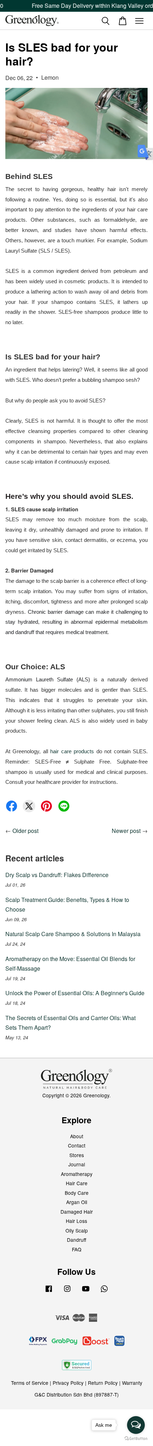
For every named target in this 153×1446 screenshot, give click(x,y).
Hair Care (77, 1183)
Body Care (77, 1192)
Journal (76, 1164)
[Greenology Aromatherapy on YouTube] (86, 1291)
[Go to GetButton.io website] (136, 1438)
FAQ (76, 1249)
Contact (76, 1145)
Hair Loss (76, 1220)
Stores (76, 1155)
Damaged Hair (76, 1211)
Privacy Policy (68, 1382)
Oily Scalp (76, 1230)
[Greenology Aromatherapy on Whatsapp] (104, 1291)
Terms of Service (29, 1382)
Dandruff (76, 1239)
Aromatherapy (77, 1173)
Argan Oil (76, 1201)
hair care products (72, 751)
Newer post (126, 831)
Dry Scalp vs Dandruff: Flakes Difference (57, 875)
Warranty (132, 1382)
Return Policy (103, 1382)
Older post (25, 831)
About (76, 1136)
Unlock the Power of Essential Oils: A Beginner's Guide (74, 993)
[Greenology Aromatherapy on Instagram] (67, 1291)
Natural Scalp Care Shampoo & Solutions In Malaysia (73, 934)
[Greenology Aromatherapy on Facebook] (49, 1291)
